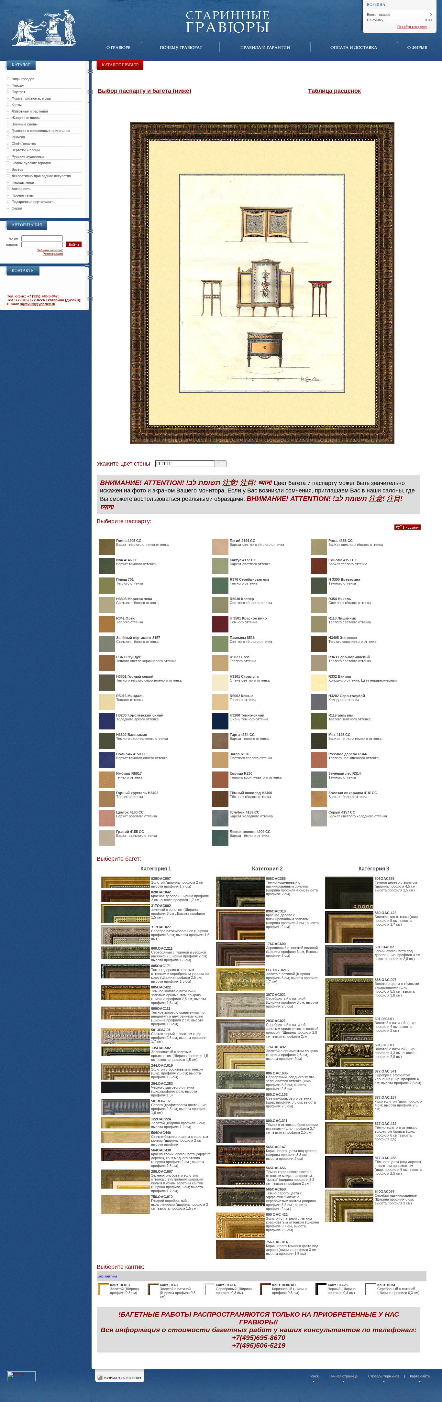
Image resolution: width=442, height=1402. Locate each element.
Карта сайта (420, 1376)
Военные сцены (25, 124)
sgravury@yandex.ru (37, 304)
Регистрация (53, 253)
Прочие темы (23, 195)
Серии (17, 208)
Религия (18, 137)
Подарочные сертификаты (33, 202)
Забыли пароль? (50, 250)
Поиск (314, 1376)
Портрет (18, 92)
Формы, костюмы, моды (31, 98)
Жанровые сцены (26, 118)
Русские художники (28, 156)
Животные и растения (30, 111)
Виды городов (23, 79)
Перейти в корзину (412, 26)
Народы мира (23, 182)
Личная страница (343, 1376)
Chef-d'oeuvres (24, 144)
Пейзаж (18, 85)
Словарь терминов (383, 1376)
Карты (17, 105)
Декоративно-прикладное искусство (41, 176)
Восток (17, 169)
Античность (21, 189)
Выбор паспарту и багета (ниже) (144, 91)
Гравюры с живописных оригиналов (41, 131)
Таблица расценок (334, 91)
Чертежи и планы (26, 150)
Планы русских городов (31, 163)
